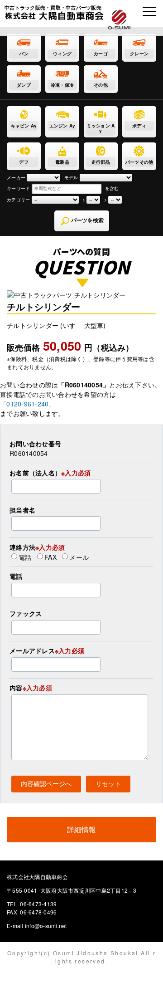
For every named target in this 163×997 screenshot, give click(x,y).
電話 (25, 556)
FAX (50, 556)
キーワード (18, 188)
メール (79, 556)
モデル (71, 177)
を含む (112, 188)
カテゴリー (18, 199)
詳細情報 (81, 829)
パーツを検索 (87, 220)
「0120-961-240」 (27, 403)
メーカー (16, 177)
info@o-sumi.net (46, 925)
